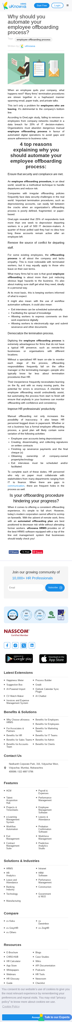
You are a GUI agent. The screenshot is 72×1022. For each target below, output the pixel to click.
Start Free (42, 5)
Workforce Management (44, 837)
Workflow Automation (12, 827)
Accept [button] (36, 1017)
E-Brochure (12, 952)
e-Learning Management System (12, 819)
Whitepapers (12, 970)
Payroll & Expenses (43, 792)
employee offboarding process (33, 39)
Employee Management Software (44, 810)
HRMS (9, 868)
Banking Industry (10, 888)
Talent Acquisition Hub (11, 800)
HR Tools (40, 974)
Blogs (38, 952)
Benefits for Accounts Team (17, 745)
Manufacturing (12, 901)
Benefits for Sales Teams (19, 739)
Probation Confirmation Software (44, 829)
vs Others (11, 932)
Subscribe (53, 587)
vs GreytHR (12, 928)
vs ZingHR (43, 928)
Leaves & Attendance (44, 818)
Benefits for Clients (45, 744)
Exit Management (12, 837)
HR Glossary (12, 978)
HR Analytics (11, 874)
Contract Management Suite (12, 846)
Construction (44, 887)
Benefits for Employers (47, 719)
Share (14, 552)
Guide (9, 983)
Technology (12, 894)
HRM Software (42, 874)
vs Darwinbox (43, 922)
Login (57, 5)
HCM (8, 790)
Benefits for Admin (44, 739)
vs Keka (10, 921)
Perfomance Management (44, 881)
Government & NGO (44, 895)
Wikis (38, 961)
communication (16, 485)
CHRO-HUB (12, 957)
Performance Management (44, 799)
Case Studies (42, 957)
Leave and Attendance (12, 881)
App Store (11, 965)
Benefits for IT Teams (46, 735)
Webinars (11, 974)
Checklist (40, 983)
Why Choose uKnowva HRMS (17, 721)
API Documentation (45, 965)
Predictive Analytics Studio (43, 846)
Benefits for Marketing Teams (46, 729)
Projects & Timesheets (12, 808)
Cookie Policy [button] (11, 1006)
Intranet (42, 868)
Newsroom (40, 978)
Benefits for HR (14, 735)
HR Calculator (13, 961)
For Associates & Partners (15, 729)
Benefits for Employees (47, 724)
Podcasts (40, 970)
